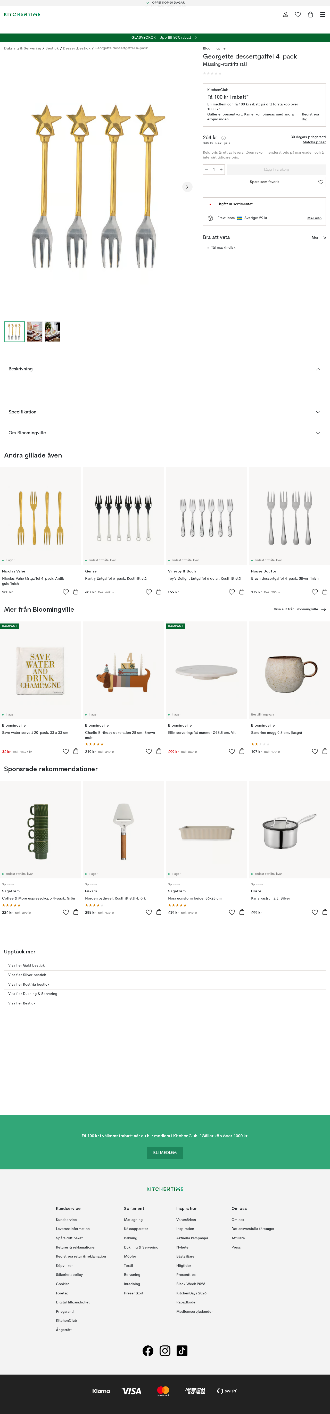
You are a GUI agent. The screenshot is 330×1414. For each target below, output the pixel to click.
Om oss (238, 1220)
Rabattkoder (186, 1302)
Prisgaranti (65, 1311)
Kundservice (66, 1220)
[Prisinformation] (223, 138)
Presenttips (186, 1275)
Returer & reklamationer (76, 1247)
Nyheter (183, 1247)
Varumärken (186, 1220)
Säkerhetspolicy (69, 1275)
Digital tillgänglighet (73, 1302)
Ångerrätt (64, 1330)
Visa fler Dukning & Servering (32, 994)
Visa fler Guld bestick (26, 965)
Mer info (314, 218)
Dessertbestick (76, 48)
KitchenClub (66, 1321)
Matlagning (133, 1220)
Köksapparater (136, 1229)
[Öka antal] (221, 169)
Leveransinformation (73, 1229)
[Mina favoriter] (298, 14)
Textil (128, 1266)
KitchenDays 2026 (191, 1293)
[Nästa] (187, 187)
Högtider (183, 1266)
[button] (212, 73)
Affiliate (238, 1238)
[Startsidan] (22, 14)
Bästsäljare (185, 1256)
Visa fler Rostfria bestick (28, 984)
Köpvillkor (64, 1266)
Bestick (52, 48)
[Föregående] (9, 187)
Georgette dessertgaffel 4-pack (121, 48)
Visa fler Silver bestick (27, 975)
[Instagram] (165, 1351)
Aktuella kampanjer (192, 1238)
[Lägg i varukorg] (76, 591)
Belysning (132, 1275)
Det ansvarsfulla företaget (253, 1229)
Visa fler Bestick (21, 1003)
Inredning (132, 1284)
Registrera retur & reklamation (81, 1256)
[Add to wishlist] (66, 591)
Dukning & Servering (22, 48)
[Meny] (323, 14)
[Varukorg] (310, 14)
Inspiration (185, 1229)
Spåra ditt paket (69, 1238)
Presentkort (133, 1293)
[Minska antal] (206, 169)
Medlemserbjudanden (194, 1311)
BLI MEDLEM (165, 1153)
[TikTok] (182, 1351)
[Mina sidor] (285, 14)
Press (236, 1247)
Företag (62, 1293)
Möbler (130, 1256)
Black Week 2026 (190, 1284)
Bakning (130, 1238)
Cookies (63, 1284)
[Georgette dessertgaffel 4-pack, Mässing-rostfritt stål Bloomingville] (98, 186)
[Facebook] (147, 1351)
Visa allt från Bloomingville (296, 609)
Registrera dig (310, 117)
